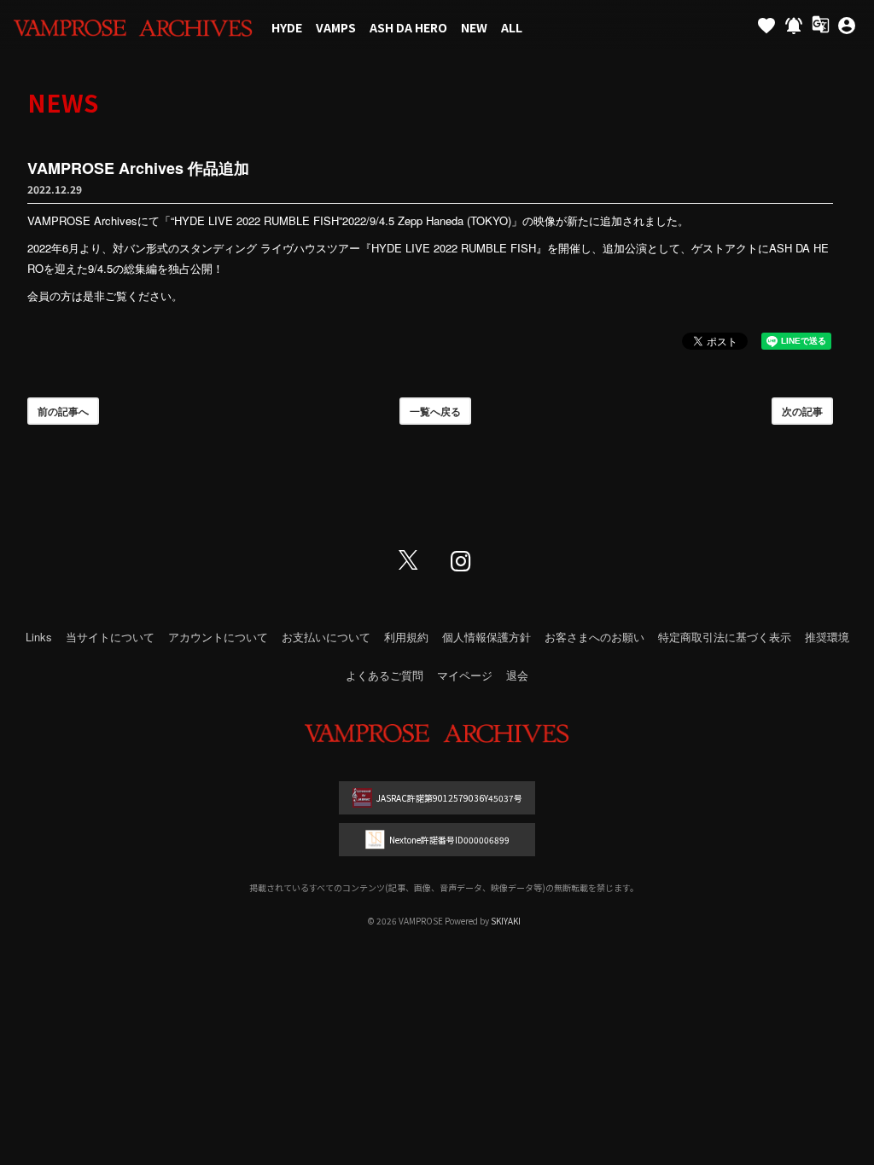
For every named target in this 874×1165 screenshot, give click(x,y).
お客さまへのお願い (594, 637)
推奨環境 (827, 637)
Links (39, 637)
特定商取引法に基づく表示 (724, 637)
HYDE (286, 27)
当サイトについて (110, 637)
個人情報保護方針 (486, 637)
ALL (511, 27)
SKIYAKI (506, 920)
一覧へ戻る (435, 411)
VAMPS (336, 27)
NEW (474, 27)
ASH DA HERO (408, 27)
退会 (517, 675)
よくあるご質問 (384, 675)
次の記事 (802, 411)
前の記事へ (63, 411)
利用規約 (406, 637)
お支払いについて (326, 637)
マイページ (464, 675)
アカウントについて (218, 637)
